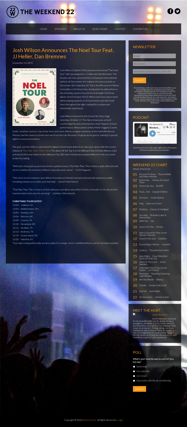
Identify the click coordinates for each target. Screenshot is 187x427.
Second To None (147, 174)
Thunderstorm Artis (159, 250)
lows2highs (144, 256)
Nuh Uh (143, 291)
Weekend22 (40, 11)
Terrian (159, 226)
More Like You (146, 185)
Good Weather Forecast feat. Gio (153, 257)
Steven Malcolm (147, 235)
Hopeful (166, 244)
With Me (143, 220)
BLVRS (159, 185)
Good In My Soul (147, 238)
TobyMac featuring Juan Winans (154, 274)
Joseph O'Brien (160, 191)
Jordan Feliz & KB (157, 285)
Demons (143, 197)
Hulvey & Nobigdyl (159, 209)
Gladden (162, 238)
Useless (143, 250)
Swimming (141, 366)
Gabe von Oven (154, 203)
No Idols (143, 215)
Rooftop (143, 209)
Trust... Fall (144, 191)
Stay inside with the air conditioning (153, 380)
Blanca (159, 279)
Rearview (144, 273)
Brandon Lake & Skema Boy (152, 216)
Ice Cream (141, 375)
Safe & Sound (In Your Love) (153, 232)
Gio (152, 220)
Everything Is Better (149, 244)
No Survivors (146, 297)
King (141, 203)
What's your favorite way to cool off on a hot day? (153, 360)
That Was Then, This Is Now (36, 150)
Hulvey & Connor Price (154, 181)
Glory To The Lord (148, 261)
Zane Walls (154, 291)
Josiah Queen (157, 197)
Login (120, 420)
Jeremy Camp (162, 297)
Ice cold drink (143, 371)
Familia (143, 285)
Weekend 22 (89, 420)
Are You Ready (146, 279)
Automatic (144, 180)
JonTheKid (153, 270)
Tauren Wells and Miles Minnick (155, 175)
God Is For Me (146, 226)
